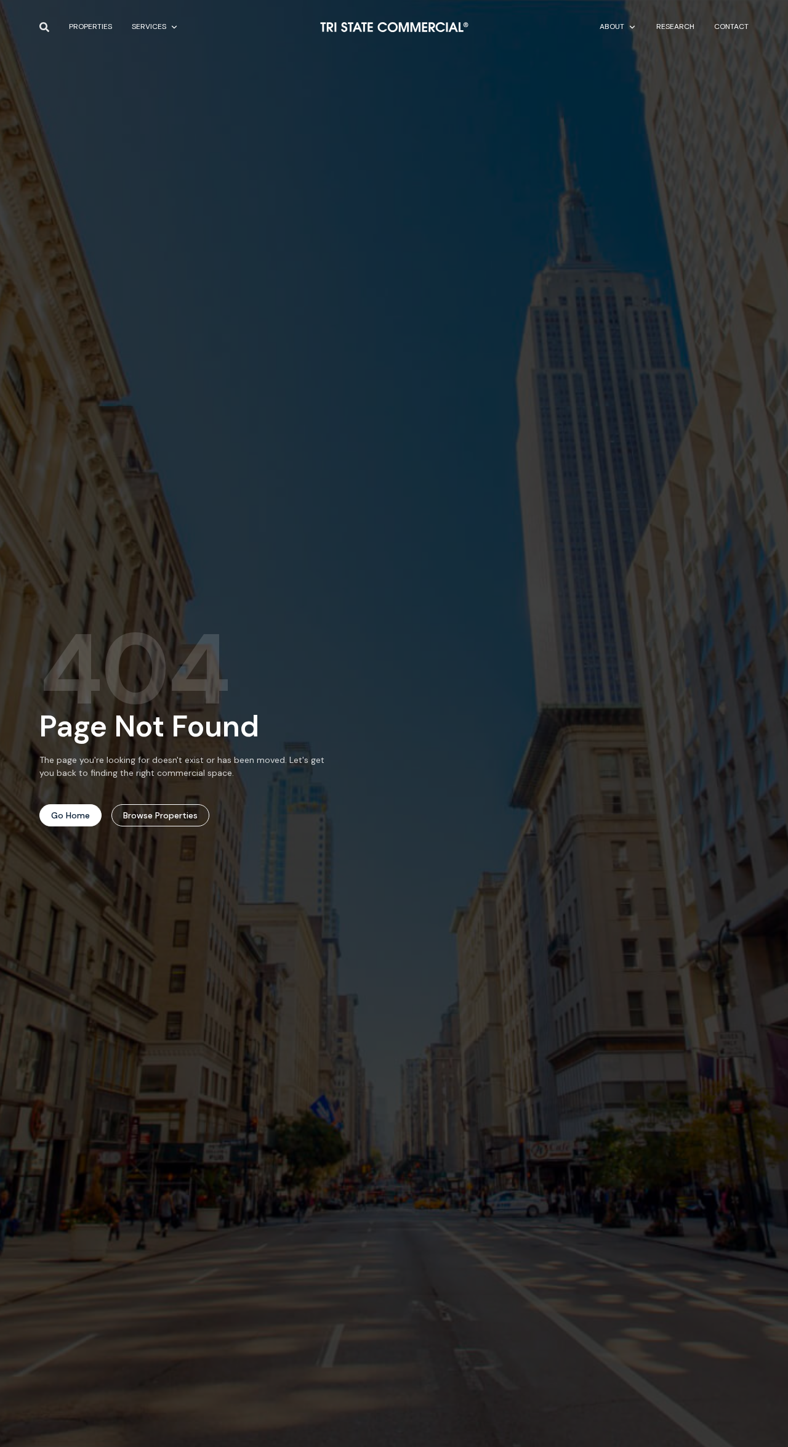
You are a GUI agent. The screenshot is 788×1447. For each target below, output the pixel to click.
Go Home (70, 815)
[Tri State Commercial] (394, 27)
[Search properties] (44, 27)
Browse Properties (160, 815)
